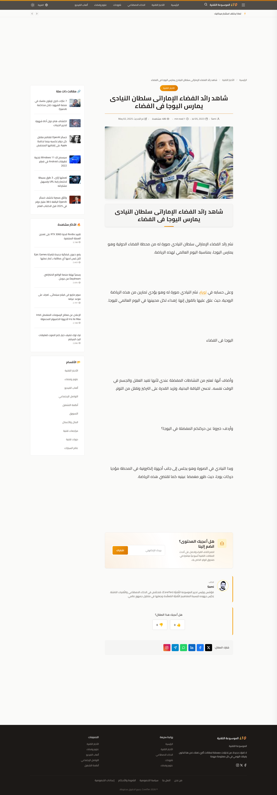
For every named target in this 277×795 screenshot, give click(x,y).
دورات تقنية (72, 439)
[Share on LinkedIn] (191, 647)
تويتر (203, 292)
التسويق (73, 413)
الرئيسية (175, 5)
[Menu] (243, 5)
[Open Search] (205, 5)
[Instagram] (166, 647)
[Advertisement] (138, 50)
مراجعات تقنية (70, 430)
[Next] (32, 14)
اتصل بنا (166, 780)
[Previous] (37, 14)
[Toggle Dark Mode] (32, 5)
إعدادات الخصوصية (104, 780)
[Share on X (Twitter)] (208, 647)
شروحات (117, 5)
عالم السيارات (71, 448)
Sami (213, 119)
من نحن (178, 780)
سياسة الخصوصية (149, 780)
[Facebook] (245, 765)
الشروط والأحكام (127, 780)
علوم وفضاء (100, 5)
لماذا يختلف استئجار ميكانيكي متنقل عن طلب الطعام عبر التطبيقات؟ (209, 13)
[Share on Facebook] (200, 647)
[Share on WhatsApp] (183, 647)
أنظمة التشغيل (70, 405)
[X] (241, 765)
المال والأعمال (70, 422)
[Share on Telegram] (175, 647)
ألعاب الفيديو (81, 5)
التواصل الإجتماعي (68, 396)
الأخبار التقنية (158, 5)
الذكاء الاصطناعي (136, 5)
